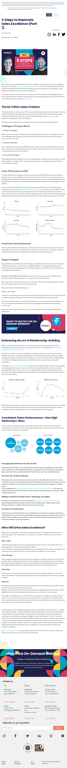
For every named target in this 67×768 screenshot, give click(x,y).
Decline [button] (56, 14)
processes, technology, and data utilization (47, 501)
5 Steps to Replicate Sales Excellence (28, 86)
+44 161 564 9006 (9, 701)
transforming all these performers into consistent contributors (34, 488)
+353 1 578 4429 (29, 718)
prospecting (51, 116)
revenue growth (28, 99)
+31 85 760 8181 (29, 701)
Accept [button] (48, 14)
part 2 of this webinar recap (11, 630)
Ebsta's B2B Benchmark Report (19, 366)
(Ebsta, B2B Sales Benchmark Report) (31, 189)
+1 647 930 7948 (50, 701)
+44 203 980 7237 (9, 718)
